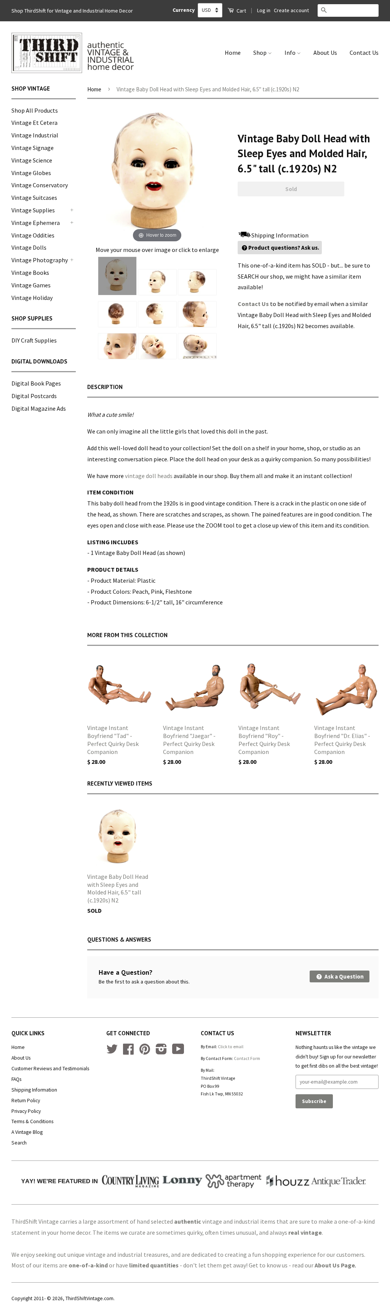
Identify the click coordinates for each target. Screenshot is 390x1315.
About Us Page (335, 1265)
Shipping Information (34, 1090)
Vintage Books (30, 272)
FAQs (16, 1079)
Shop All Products (34, 110)
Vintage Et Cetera (34, 122)
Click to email (230, 1046)
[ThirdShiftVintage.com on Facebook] (128, 1052)
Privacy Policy (26, 1111)
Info (291, 52)
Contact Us (364, 52)
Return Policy (25, 1100)
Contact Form (247, 1058)
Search (19, 1143)
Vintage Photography (39, 260)
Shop (260, 52)
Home (233, 52)
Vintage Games (31, 285)
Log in (263, 10)
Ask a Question (343, 976)
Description (105, 387)
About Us (325, 52)
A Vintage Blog (27, 1132)
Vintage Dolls (28, 247)
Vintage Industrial (34, 135)
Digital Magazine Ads (38, 408)
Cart (240, 10)
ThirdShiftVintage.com (89, 1298)
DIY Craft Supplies (34, 340)
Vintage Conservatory (39, 185)
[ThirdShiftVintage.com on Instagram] (161, 1052)
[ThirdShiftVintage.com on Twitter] (112, 1052)
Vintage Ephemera (35, 222)
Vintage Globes (31, 173)
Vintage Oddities (32, 235)
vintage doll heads (149, 476)
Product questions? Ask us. (283, 247)
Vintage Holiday (32, 297)
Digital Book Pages (36, 383)
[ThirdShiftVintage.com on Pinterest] (144, 1052)
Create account (291, 10)
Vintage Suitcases (34, 197)
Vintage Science (31, 160)
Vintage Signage (32, 147)
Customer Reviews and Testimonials (50, 1068)
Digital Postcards (34, 396)
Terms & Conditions (32, 1121)
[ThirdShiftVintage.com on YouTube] (178, 1052)
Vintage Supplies (33, 210)
